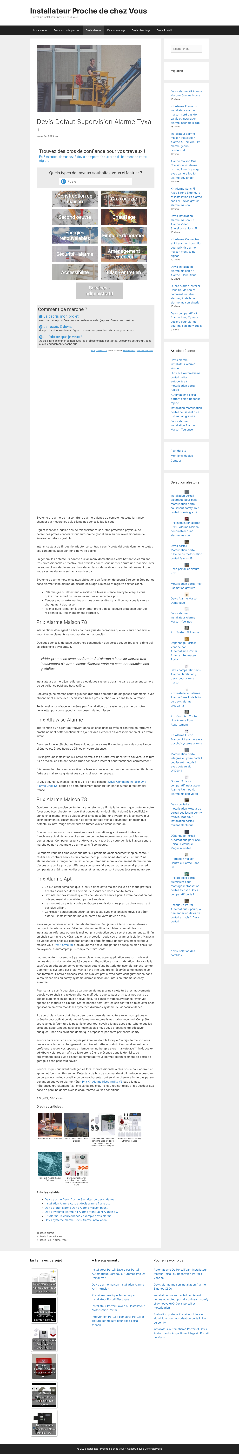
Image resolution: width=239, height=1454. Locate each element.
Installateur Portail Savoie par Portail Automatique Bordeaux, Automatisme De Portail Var (118, 1274)
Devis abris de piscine (66, 30)
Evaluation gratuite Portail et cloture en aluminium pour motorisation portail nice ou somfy (180, 1318)
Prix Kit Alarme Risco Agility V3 (102, 1081)
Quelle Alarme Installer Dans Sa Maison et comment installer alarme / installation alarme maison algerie (185, 294)
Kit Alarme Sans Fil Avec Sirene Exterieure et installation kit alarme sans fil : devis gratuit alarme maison (186, 197)
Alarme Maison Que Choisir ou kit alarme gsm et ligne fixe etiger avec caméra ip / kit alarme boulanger (185, 169)
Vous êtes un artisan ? (145, 351)
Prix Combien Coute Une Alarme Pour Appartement (184, 720)
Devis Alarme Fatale (51, 1236)
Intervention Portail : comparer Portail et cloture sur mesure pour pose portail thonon (118, 1321)
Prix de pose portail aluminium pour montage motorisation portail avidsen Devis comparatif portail (185, 886)
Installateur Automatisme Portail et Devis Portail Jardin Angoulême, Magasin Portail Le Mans (181, 1333)
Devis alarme (93, 30)
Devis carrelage (116, 30)
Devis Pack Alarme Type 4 (54, 1239)
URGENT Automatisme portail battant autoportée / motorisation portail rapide (185, 381)
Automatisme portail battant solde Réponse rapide (185, 399)
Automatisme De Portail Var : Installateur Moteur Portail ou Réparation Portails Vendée (180, 1274)
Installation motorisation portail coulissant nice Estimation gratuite (186, 412)
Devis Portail (164, 30)
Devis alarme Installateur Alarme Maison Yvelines (183, 617)
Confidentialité (101, 351)
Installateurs (40, 30)
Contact (176, 460)
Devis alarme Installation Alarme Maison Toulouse (183, 425)
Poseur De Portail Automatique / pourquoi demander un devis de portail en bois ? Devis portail (186, 913)
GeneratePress (153, 1448)
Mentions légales (182, 455)
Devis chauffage (141, 30)
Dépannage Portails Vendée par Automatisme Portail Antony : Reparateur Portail (184, 651)
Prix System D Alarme (185, 632)
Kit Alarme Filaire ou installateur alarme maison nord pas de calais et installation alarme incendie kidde (185, 114)
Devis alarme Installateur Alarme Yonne (183, 364)
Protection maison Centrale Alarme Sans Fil (185, 863)
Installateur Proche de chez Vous (88, 10)
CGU (93, 351)
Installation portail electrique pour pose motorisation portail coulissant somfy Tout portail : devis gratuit (185, 504)
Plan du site (178, 450)
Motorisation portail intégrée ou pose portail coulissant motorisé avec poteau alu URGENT (186, 762)
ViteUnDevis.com (129, 351)
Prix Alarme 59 (63, 944)
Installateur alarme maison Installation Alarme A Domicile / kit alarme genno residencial (185, 142)
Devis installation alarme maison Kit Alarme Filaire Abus (183, 271)
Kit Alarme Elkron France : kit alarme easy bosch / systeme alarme (186, 739)
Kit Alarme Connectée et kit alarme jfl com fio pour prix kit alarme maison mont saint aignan (185, 247)
